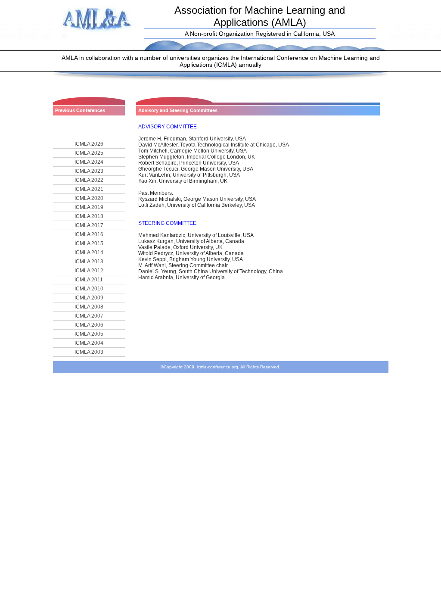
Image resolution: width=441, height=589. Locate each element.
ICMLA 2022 (89, 180)
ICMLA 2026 (89, 144)
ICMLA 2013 (89, 262)
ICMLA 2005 (89, 334)
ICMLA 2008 (89, 307)
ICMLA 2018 (89, 216)
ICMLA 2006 (89, 325)
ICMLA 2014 (89, 252)
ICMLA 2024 (89, 162)
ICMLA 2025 (89, 153)
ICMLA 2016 (89, 234)
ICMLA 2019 (89, 207)
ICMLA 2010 (89, 289)
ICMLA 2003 (89, 352)
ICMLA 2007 (89, 316)
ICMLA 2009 (89, 298)
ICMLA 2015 (89, 243)
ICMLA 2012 (89, 271)
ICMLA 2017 (89, 225)
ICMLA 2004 (89, 343)
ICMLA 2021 (89, 189)
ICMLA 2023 (89, 171)
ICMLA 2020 (89, 198)
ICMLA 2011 (89, 280)
